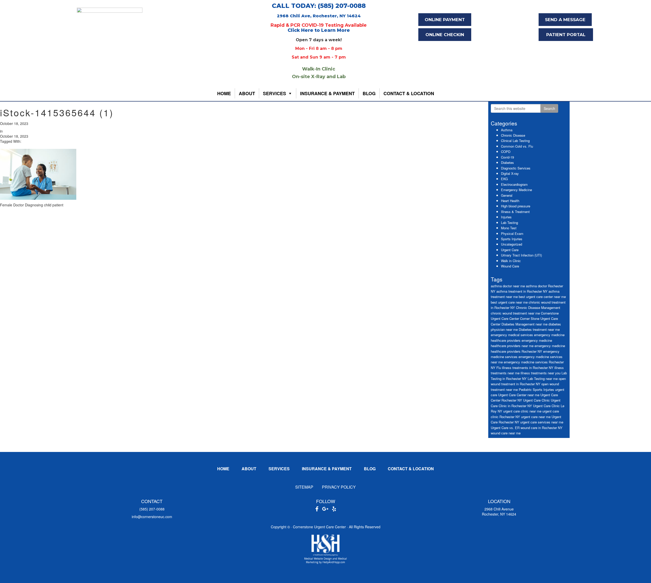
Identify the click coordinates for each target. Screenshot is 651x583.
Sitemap (304, 487)
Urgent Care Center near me (518, 394)
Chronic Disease (513, 135)
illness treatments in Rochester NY (527, 367)
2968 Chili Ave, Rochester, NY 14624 (319, 15)
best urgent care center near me (542, 296)
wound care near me (506, 433)
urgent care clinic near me (522, 411)
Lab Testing (509, 222)
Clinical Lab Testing (515, 140)
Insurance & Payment (327, 93)
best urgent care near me (509, 302)
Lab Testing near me (543, 378)
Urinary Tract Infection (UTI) (521, 255)
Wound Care (510, 266)
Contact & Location (408, 93)
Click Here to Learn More (319, 30)
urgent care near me (536, 416)
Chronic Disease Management (538, 307)
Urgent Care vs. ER (505, 427)
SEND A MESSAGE (565, 19)
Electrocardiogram (514, 184)
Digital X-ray (510, 173)
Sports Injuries (511, 238)
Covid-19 (507, 157)
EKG (504, 178)
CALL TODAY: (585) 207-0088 (319, 5)
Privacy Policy (339, 487)
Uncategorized (511, 244)
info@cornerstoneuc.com (152, 516)
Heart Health (510, 200)
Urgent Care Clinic (536, 400)
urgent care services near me (541, 422)
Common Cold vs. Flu (517, 146)
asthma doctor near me (508, 285)
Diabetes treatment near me (539, 329)
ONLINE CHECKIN (444, 34)
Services (274, 93)
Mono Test (508, 227)
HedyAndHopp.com (333, 562)
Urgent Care (510, 249)
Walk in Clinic (511, 260)
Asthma (506, 129)
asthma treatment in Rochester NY (522, 291)
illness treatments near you (540, 373)
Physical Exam (512, 233)
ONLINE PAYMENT (445, 19)
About (247, 93)
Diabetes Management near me (524, 324)
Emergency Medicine (516, 189)
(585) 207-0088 (152, 508)
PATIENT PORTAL (565, 34)
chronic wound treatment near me (515, 313)
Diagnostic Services (515, 168)
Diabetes (507, 162)
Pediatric (525, 389)
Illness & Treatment (515, 211)
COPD (505, 151)
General (506, 195)
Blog (369, 93)
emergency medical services (512, 334)
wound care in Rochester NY (542, 427)
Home (224, 93)
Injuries (506, 217)
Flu (498, 367)
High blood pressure (515, 206)
